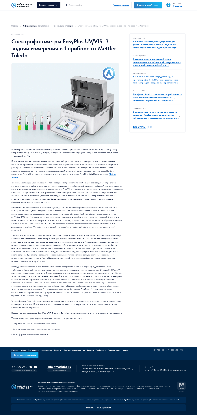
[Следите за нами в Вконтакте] (158, 350)
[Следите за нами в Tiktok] (167, 350)
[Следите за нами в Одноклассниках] (163, 350)
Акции (23, 350)
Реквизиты (90, 408)
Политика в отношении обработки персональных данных (38, 400)
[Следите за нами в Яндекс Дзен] (172, 350)
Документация (114, 350)
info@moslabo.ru (59, 367)
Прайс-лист (101, 350)
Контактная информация (74, 350)
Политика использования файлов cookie (165, 400)
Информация (46, 350)
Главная (14, 26)
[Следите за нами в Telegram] (154, 350)
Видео (125, 350)
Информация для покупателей (36, 26)
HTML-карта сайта (104, 408)
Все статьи (139, 127)
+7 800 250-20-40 (24, 367)
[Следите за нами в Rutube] (181, 350)
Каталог (14, 350)
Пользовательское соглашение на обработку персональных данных (86, 400)
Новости (57, 350)
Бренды (90, 350)
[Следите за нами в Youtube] (176, 350)
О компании (33, 350)
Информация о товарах (63, 26)
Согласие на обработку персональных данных (131, 400)
